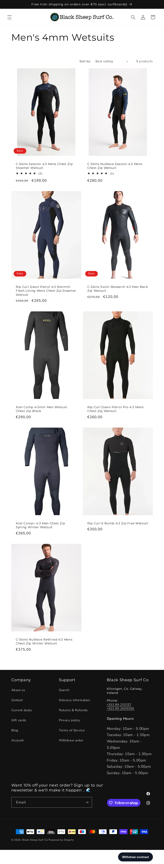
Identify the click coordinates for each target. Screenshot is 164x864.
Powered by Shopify (61, 840)
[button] (9, 17)
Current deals (21, 710)
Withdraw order (71, 740)
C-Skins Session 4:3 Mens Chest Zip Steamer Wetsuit (44, 166)
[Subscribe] (87, 802)
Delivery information (74, 700)
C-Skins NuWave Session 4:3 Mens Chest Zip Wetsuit (114, 166)
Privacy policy (69, 720)
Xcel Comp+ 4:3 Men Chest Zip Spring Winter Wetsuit (40, 525)
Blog (15, 730)
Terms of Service (72, 730)
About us (18, 690)
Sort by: (85, 61)
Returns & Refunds (73, 710)
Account (17, 740)
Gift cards (18, 720)
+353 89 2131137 (119, 704)
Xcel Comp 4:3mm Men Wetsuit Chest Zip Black (41, 409)
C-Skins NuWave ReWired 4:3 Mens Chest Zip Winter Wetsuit (44, 641)
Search (64, 690)
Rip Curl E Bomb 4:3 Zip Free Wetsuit (117, 523)
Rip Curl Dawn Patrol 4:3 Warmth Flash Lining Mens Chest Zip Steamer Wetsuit (46, 291)
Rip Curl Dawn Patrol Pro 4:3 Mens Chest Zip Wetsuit (115, 409)
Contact (17, 700)
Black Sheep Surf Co (35, 840)
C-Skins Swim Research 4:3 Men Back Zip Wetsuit (117, 289)
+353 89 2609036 (120, 708)
